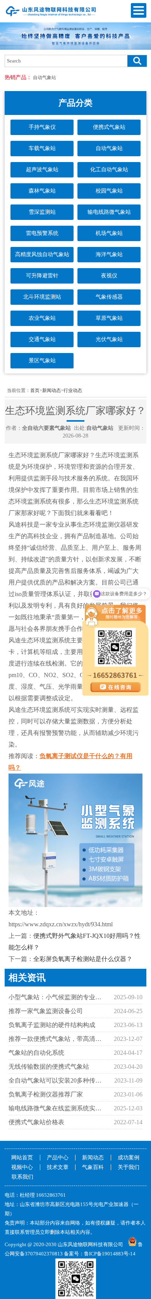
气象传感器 (109, 297)
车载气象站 (42, 148)
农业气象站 (42, 318)
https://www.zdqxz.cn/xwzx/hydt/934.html (61, 924)
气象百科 (93, 1167)
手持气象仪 (42, 127)
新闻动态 (51, 390)
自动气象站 (44, 77)
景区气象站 (42, 360)
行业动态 (72, 390)
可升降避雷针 (42, 276)
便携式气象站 (109, 127)
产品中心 (58, 1157)
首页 (34, 390)
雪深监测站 (42, 212)
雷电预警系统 (42, 233)
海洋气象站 (109, 254)
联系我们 (22, 1177)
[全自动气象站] (51, 16)
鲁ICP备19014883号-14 (110, 1254)
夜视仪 (109, 276)
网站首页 (22, 1157)
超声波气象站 (42, 169)
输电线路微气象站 (109, 212)
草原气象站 (109, 318)
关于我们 (128, 1167)
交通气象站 (42, 339)
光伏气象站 (109, 339)
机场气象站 (109, 233)
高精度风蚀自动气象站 (42, 254)
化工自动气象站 (109, 169)
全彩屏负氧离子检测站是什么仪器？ (82, 959)
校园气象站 (109, 191)
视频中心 (22, 1167)
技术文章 (58, 1167)
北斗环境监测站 (42, 297)
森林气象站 (42, 191)
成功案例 (128, 1157)
